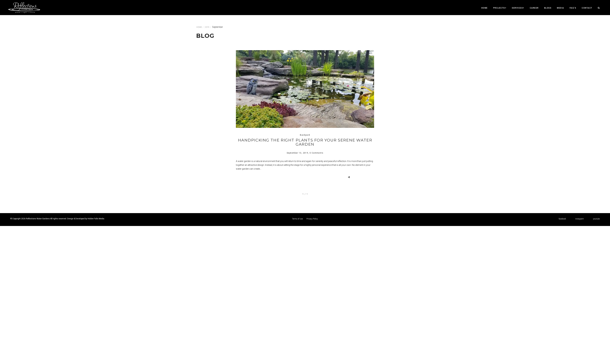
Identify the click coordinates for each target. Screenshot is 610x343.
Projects (499, 8)
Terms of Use (297, 219)
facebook (562, 219)
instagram (579, 219)
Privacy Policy (312, 219)
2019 (207, 27)
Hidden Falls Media (96, 219)
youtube (596, 219)
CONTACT (587, 8)
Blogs (548, 8)
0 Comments (316, 153)
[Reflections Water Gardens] (24, 7)
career (534, 8)
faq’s (573, 8)
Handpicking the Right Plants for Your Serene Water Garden (305, 142)
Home (484, 8)
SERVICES (517, 8)
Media (560, 8)
